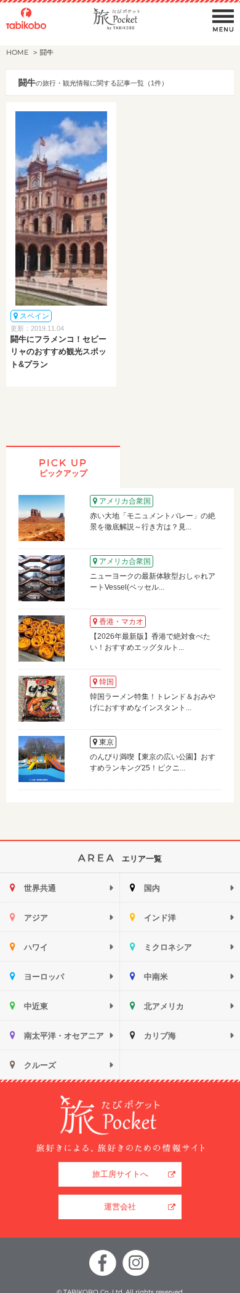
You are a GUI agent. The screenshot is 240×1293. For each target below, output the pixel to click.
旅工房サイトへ (120, 1174)
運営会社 (120, 1206)
